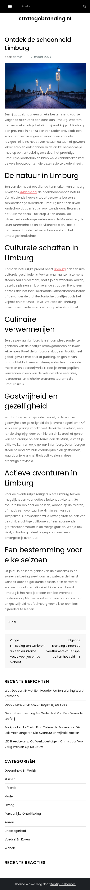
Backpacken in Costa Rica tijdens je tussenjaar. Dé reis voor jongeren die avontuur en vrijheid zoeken (42, 730)
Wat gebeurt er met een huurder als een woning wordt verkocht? (45, 693)
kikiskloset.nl (28, 192)
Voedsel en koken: (18, 839)
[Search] (84, 6)
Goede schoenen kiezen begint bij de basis (36, 705)
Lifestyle (11, 788)
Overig (9, 805)
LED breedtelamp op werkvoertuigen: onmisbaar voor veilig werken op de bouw (44, 744)
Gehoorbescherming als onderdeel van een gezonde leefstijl (44, 716)
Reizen (12, 622)
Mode (9, 796)
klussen (10, 779)
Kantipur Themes (63, 884)
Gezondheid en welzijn (21, 770)
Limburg (60, 269)
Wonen (10, 848)
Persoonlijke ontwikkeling (23, 813)
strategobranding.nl (45, 18)
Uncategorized (15, 831)
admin (17, 57)
